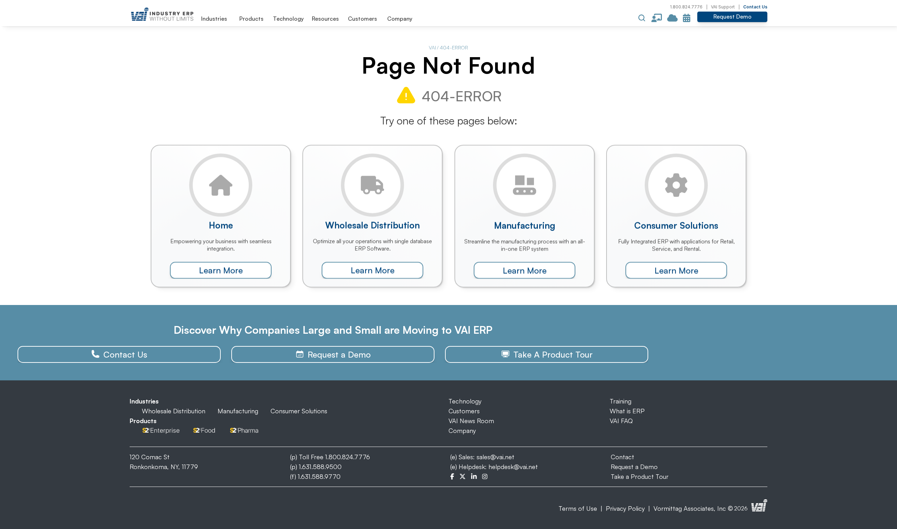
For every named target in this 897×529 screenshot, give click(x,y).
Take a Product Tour (640, 476)
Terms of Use (578, 508)
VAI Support (723, 6)
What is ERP (627, 411)
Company (462, 430)
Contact (622, 457)
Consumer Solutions (299, 411)
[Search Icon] (642, 18)
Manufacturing (238, 411)
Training (620, 401)
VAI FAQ (621, 421)
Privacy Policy (625, 508)
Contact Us (755, 6)
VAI (432, 47)
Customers (464, 411)
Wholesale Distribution (173, 411)
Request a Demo (634, 466)
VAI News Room (471, 421)
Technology (464, 401)
